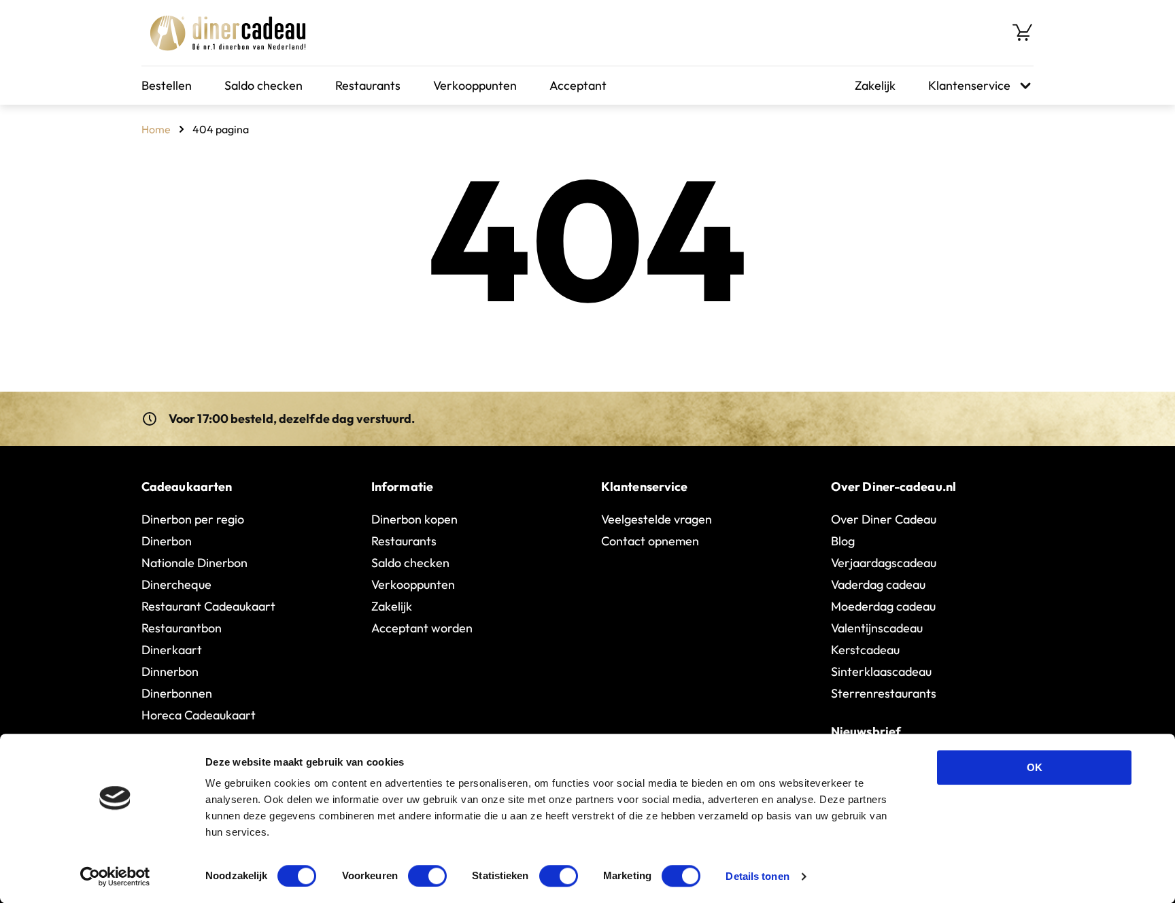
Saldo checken (263, 85)
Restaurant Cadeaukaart (208, 606)
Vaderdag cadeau (878, 584)
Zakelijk (875, 85)
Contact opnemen (650, 541)
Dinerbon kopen (414, 519)
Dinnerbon (170, 671)
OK (1034, 767)
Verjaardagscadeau (883, 562)
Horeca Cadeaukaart (198, 715)
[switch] (427, 876)
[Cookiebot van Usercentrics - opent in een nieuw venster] (115, 876)
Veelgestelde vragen (656, 519)
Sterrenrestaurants (883, 693)
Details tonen (757, 876)
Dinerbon (166, 541)
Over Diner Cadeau (883, 519)
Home (156, 129)
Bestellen (166, 85)
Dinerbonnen (176, 693)
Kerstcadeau (865, 650)
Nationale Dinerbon (194, 562)
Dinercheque (176, 584)
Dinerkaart (171, 650)
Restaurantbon (181, 628)
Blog (843, 541)
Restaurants (368, 85)
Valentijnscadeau (877, 628)
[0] (1023, 33)
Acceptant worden (422, 628)
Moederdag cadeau (883, 606)
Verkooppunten (475, 85)
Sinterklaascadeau (881, 671)
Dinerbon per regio (192, 519)
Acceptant (578, 85)
